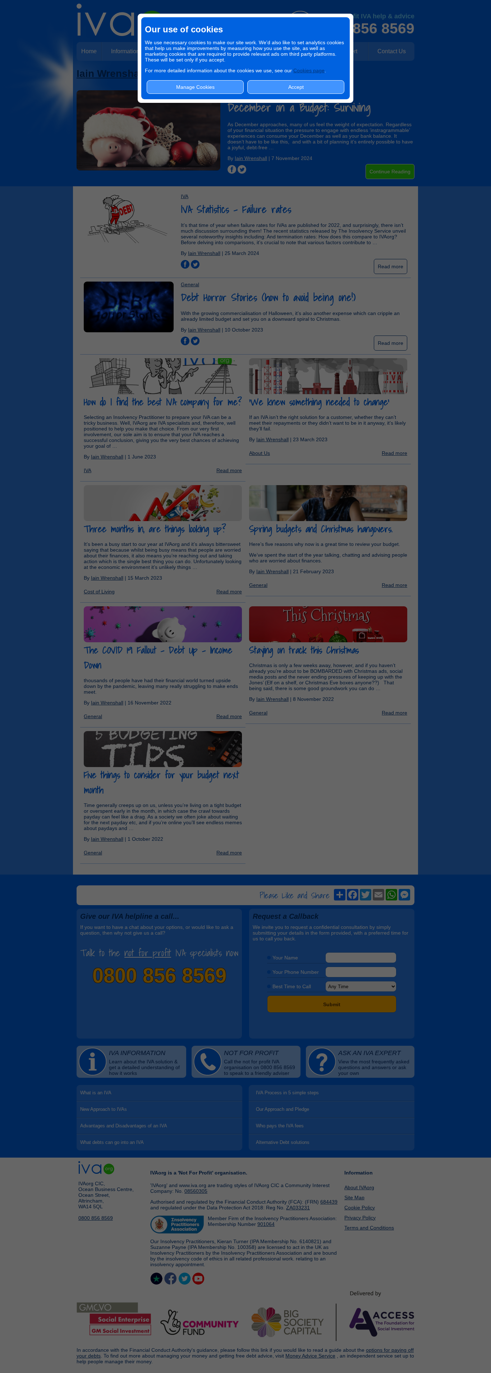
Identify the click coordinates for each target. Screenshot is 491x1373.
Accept (296, 87)
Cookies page (309, 70)
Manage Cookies (195, 87)
